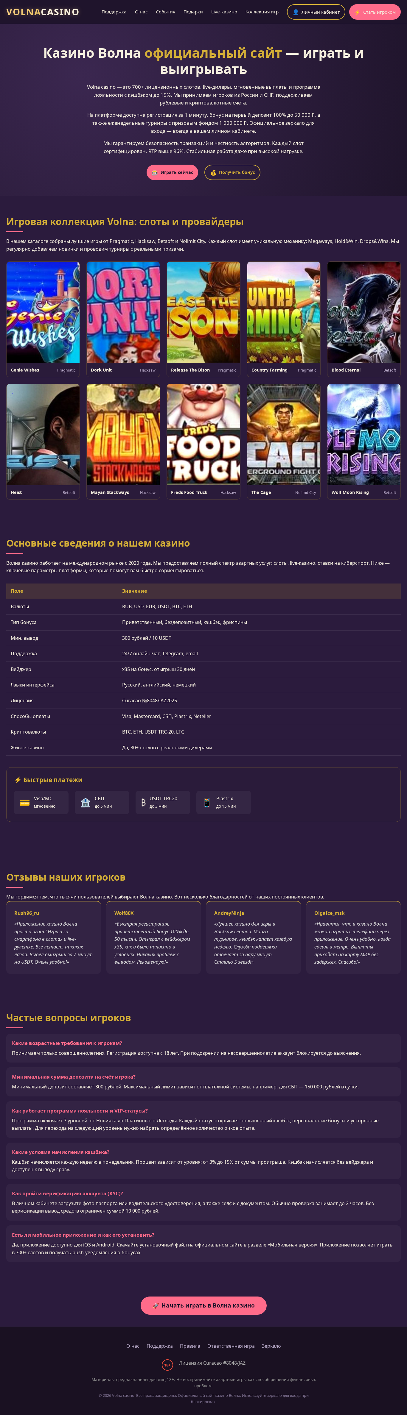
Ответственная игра (231, 1346)
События (165, 12)
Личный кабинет (316, 11)
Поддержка (114, 12)
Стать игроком (375, 11)
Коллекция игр (262, 12)
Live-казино (224, 12)
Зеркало (271, 1346)
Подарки (193, 12)
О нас (141, 12)
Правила (190, 1346)
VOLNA (43, 12)
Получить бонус (232, 172)
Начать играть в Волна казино (204, 1305)
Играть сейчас (172, 172)
